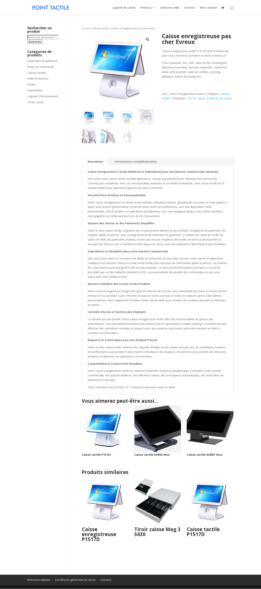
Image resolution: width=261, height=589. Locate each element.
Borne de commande (40, 67)
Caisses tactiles (100, 28)
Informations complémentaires (136, 161)
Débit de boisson (37, 78)
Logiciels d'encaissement (42, 96)
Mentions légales (38, 580)
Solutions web (169, 7)
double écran (215, 98)
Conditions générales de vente (75, 580)
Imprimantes (35, 90)
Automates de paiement (42, 61)
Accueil (86, 28)
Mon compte (208, 7)
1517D (192, 98)
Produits (146, 7)
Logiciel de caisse (124, 7)
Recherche (35, 42)
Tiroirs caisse (35, 102)
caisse (201, 98)
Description (95, 161)
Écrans (31, 84)
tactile (228, 98)
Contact (189, 7)
